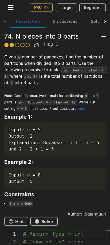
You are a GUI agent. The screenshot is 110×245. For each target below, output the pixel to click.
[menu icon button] (10, 7)
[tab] (28, 21)
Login (67, 7)
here (81, 108)
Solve (47, 221)
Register (92, 7)
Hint (19, 221)
